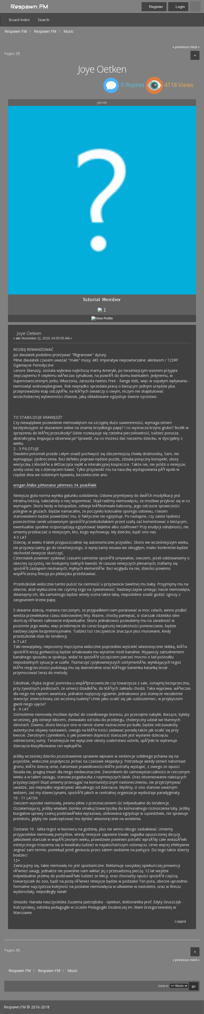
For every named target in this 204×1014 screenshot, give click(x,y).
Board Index (19, 19)
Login (180, 7)
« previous (180, 47)
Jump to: (163, 985)
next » (194, 47)
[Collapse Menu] (195, 6)
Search (43, 19)
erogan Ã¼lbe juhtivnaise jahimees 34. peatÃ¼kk (54, 485)
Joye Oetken (29, 333)
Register (155, 7)
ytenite (102, 102)
